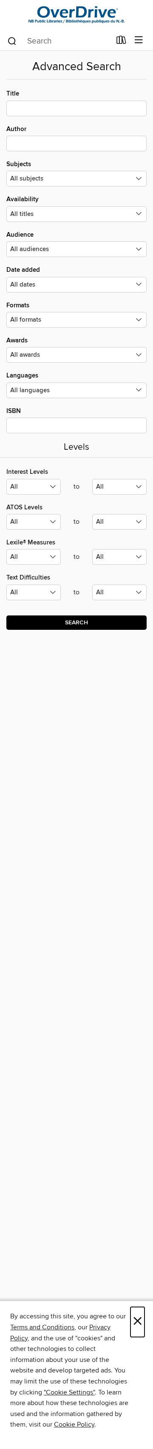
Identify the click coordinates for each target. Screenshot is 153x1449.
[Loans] (121, 42)
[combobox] (59, 41)
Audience (20, 235)
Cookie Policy (74, 1424)
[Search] (12, 40)
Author (16, 129)
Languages (22, 376)
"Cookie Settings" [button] (69, 1392)
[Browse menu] (139, 40)
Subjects (18, 164)
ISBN (13, 411)
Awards (17, 340)
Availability (22, 199)
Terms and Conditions (42, 1327)
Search (76, 622)
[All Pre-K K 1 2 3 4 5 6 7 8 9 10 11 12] (33, 596)
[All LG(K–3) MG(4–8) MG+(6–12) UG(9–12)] (33, 490)
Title (12, 94)
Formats (17, 305)
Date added (23, 270)
